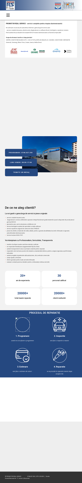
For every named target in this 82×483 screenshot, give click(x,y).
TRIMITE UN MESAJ (21, 172)
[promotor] (10, 5)
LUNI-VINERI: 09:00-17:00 (21, 162)
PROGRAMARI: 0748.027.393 (21, 152)
